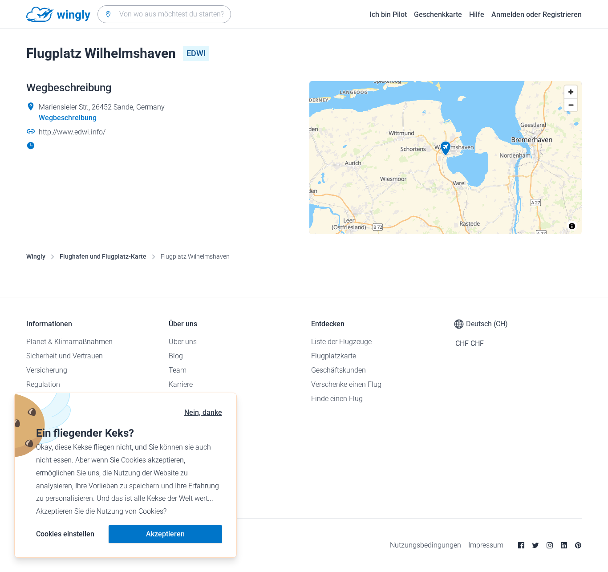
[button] (445, 149)
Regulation (43, 384)
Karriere (181, 384)
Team (177, 370)
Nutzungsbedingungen (425, 545)
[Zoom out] (570, 104)
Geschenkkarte (438, 14)
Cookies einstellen (65, 534)
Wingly (35, 256)
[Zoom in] (570, 91)
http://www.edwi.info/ (72, 132)
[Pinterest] (578, 545)
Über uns (183, 341)
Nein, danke (203, 412)
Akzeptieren (165, 534)
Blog (176, 356)
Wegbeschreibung (68, 118)
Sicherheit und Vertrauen (64, 356)
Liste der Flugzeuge (341, 341)
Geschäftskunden (338, 370)
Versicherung (46, 370)
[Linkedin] (563, 545)
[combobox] (164, 14)
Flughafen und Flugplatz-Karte (103, 256)
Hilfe (476, 14)
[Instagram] (549, 545)
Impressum (485, 545)
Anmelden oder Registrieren (536, 14)
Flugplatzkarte (333, 356)
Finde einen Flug (337, 398)
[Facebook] (521, 545)
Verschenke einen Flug (346, 384)
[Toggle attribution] (572, 226)
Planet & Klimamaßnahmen (69, 341)
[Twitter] (535, 545)
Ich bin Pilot (388, 14)
